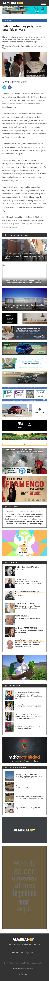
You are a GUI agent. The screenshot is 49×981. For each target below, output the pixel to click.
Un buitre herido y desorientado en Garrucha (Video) (28, 786)
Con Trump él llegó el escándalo (28, 618)
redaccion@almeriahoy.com (23, 968)
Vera (4, 48)
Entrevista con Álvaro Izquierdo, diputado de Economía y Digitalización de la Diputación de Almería (28, 695)
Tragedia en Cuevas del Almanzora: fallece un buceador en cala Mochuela (29, 808)
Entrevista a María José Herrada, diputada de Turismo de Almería (28, 706)
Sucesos (40, 46)
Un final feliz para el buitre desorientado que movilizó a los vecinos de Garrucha (30, 797)
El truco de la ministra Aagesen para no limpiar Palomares (28, 607)
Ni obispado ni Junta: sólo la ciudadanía (27, 595)
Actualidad (8, 46)
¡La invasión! (20, 569)
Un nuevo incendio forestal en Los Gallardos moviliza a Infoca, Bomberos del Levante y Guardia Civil (29, 776)
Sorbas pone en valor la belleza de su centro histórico (29, 727)
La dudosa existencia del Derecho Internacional (29, 631)
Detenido (16, 46)
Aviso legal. (23, 974)
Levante (33, 46)
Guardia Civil (25, 46)
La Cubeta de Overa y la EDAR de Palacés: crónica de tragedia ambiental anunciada (28, 644)
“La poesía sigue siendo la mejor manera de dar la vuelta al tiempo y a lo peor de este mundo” (29, 716)
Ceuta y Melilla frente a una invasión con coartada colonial (28, 582)
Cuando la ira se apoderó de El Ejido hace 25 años (26, 516)
